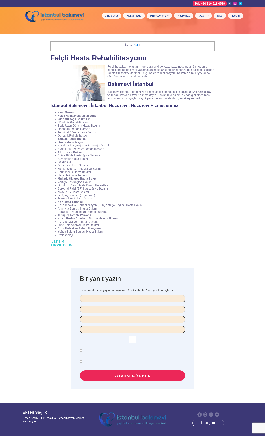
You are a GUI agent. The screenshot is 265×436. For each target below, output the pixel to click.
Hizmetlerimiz (158, 15)
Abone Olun (61, 245)
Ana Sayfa (111, 15)
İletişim (235, 15)
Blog (219, 15)
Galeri (202, 15)
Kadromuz (184, 15)
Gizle (136, 45)
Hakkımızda (134, 15)
